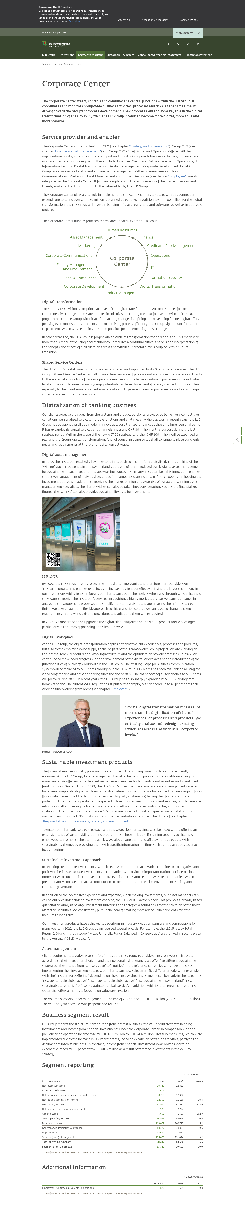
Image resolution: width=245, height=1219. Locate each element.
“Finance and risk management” (77, 151)
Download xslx (194, 1074)
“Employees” (177, 176)
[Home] (57, 44)
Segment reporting (52, 64)
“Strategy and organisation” (149, 146)
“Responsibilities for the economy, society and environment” (86, 821)
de (168, 44)
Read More (74, 21)
